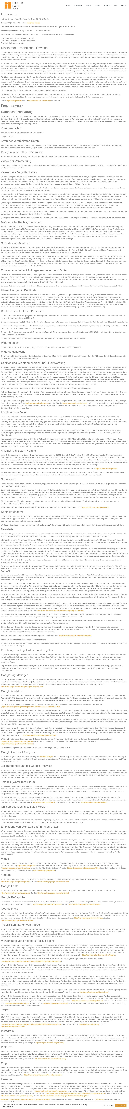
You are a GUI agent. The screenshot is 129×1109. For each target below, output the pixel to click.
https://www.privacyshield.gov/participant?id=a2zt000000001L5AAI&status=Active (31, 707)
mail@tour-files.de (33, 23)
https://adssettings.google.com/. (44, 870)
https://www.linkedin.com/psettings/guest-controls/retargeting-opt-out (64, 1096)
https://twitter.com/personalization (13, 1026)
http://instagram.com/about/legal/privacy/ (50, 1043)
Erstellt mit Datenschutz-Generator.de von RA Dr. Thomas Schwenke (25, 1100)
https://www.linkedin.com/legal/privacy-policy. (51, 1091)
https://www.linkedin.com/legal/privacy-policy (17, 1096)
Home (68, 5)
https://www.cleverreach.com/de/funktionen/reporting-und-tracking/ (60, 611)
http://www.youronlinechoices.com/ (74, 403)
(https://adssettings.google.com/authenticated (17, 744)
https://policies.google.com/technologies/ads (17, 741)
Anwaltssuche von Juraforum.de (39, 101)
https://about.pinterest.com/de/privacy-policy (50, 1059)
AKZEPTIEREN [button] (120, 1105)
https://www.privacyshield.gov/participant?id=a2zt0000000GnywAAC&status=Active (31, 961)
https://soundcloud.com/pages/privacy (95, 507)
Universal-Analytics (46, 757)
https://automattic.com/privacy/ (106, 469)
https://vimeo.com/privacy (26, 865)
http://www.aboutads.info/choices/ (37, 403)
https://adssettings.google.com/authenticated (53, 882)
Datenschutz (99, 1100)
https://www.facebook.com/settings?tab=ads (87, 1001)
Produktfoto (78, 5)
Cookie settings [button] (108, 1105)
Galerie (97, 5)
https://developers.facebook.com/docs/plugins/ (98, 955)
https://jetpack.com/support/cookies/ (94, 802)
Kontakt (123, 5)
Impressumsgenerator (14, 101)
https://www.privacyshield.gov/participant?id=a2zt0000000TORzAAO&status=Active (31, 1024)
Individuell (107, 5)
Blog (115, 5)
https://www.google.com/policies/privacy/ (15, 882)
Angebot (88, 5)
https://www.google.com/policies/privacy (16, 868)
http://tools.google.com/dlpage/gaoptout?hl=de (39, 735)
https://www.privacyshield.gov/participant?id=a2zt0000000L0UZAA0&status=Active (75, 1093)
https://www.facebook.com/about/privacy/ (94, 992)
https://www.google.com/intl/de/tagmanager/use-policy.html (22, 687)
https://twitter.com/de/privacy (89, 1024)
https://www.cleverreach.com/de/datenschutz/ (75, 636)
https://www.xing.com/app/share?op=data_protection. (43, 1075)
